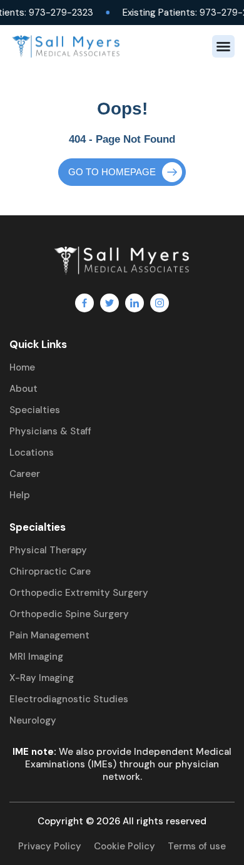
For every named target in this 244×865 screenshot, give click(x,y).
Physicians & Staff (50, 431)
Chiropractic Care (50, 571)
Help (19, 495)
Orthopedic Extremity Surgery (78, 592)
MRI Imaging (36, 656)
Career (24, 474)
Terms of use (197, 846)
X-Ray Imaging (41, 678)
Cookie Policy (124, 846)
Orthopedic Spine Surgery (69, 614)
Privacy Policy (49, 846)
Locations (31, 452)
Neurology (32, 720)
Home (22, 367)
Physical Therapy (48, 550)
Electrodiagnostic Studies (68, 699)
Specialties (34, 410)
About (23, 388)
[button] (223, 46)
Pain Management (49, 635)
